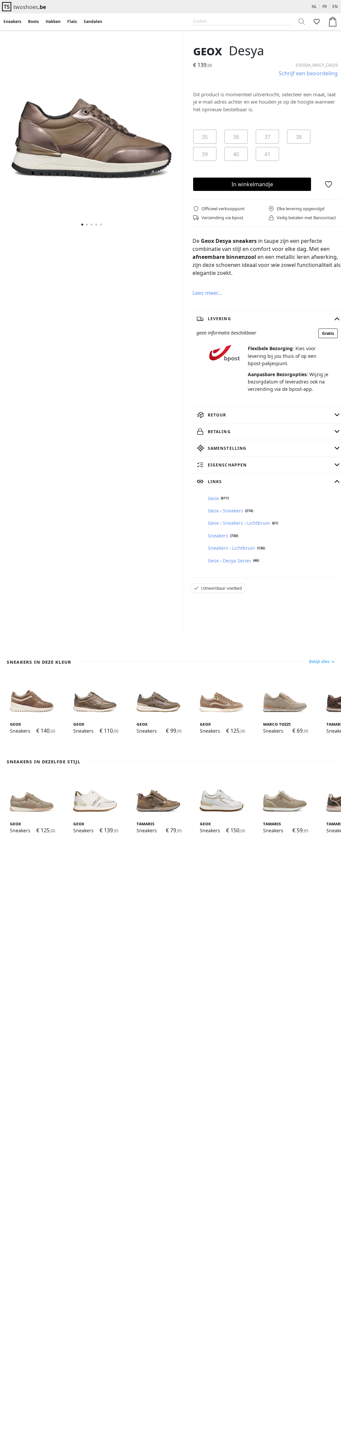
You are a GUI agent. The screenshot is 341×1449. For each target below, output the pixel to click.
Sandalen (93, 21)
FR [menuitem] (324, 6)
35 (205, 137)
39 (205, 154)
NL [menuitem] (314, 6)
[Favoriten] (316, 21)
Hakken (53, 21)
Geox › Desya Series (229, 560)
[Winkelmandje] (332, 21)
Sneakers (12, 21)
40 (236, 154)
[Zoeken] (302, 21)
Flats (72, 21)
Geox (207, 50)
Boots (33, 21)
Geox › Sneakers (225, 510)
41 (267, 154)
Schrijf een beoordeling (308, 73)
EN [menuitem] (335, 6)
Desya (246, 50)
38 (299, 137)
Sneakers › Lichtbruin (231, 548)
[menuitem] (12, 21)
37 (267, 137)
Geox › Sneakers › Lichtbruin (239, 523)
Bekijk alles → (321, 661)
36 (236, 137)
